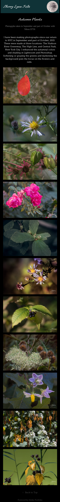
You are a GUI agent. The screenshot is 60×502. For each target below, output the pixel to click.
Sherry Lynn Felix (17, 6)
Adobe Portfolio (35, 500)
